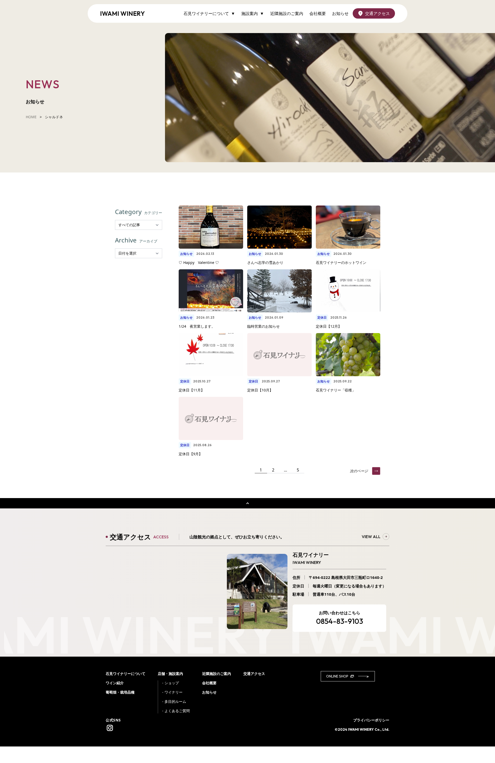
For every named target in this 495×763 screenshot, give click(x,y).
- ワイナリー (172, 692)
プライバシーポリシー (371, 720)
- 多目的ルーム (174, 701)
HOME (31, 116)
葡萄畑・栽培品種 (120, 692)
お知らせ (340, 13)
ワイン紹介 (115, 682)
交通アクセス (377, 13)
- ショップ (170, 682)
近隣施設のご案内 (286, 13)
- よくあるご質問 (176, 710)
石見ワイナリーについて (125, 673)
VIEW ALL (371, 536)
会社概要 (317, 13)
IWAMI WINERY (122, 13)
